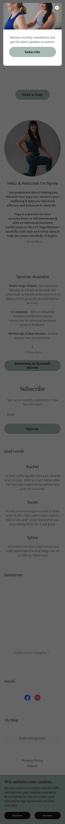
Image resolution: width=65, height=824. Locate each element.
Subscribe (32, 52)
